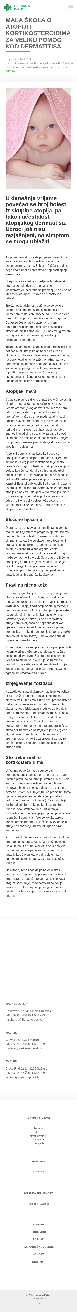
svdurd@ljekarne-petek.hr (23, 1077)
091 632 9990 (37, 1044)
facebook (38, 1171)
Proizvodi (38, 1231)
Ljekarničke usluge (39, 1246)
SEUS (42, 1298)
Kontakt (38, 1261)
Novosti (38, 1254)
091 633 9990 (37, 1072)
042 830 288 (14, 1072)
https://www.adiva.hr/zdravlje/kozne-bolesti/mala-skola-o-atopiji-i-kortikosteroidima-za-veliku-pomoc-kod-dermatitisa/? (39, 67)
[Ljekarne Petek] (17, 7)
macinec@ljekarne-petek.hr (24, 1048)
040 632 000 (14, 1015)
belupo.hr (38, 1139)
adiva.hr (38, 1132)
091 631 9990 (37, 1015)
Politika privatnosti (38, 1203)
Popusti (38, 1239)
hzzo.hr (38, 1128)
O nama (38, 1224)
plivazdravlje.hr (38, 1135)
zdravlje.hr (38, 1143)
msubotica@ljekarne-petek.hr (25, 1019)
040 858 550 (14, 1044)
